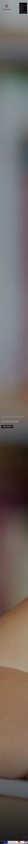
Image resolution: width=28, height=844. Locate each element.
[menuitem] (21, 4)
